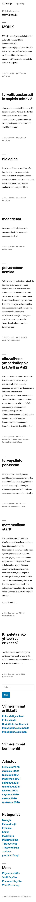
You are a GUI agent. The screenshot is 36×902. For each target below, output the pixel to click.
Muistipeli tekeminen (14, 731)
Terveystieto (6, 442)
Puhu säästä (9, 720)
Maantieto (8, 249)
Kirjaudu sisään (11, 873)
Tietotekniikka (10, 847)
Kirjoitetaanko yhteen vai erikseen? (14, 638)
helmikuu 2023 (11, 767)
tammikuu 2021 (11, 786)
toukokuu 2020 (11, 802)
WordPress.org (10, 885)
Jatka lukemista (10, 602)
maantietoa (11, 219)
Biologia (7, 439)
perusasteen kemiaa (12, 269)
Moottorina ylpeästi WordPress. (20, 896)
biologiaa (10, 159)
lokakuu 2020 (10, 790)
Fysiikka (14, 439)
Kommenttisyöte (12, 881)
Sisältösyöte (9, 877)
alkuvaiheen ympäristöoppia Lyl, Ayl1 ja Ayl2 (15, 363)
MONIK (8, 27)
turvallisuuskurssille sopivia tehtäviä (17, 96)
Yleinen (7, 76)
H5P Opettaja (9, 73)
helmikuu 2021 (10, 782)
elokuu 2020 (9, 798)
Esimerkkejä (8, 677)
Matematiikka (9, 616)
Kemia (6, 340)
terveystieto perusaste (12, 462)
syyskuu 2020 (10, 794)
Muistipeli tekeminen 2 (15, 727)
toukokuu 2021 (10, 774)
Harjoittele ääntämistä (15, 724)
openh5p (7, 3)
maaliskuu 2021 (11, 778)
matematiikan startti (13, 527)
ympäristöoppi (15, 340)
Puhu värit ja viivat (13, 716)
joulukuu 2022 (10, 771)
